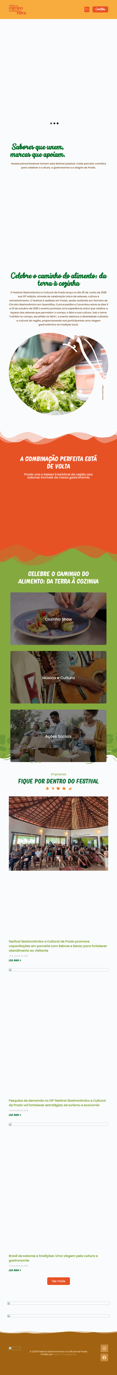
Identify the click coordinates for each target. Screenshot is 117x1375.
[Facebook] (104, 1357)
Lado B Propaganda (65, 1354)
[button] (86, 9)
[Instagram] (104, 1348)
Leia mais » (15, 960)
